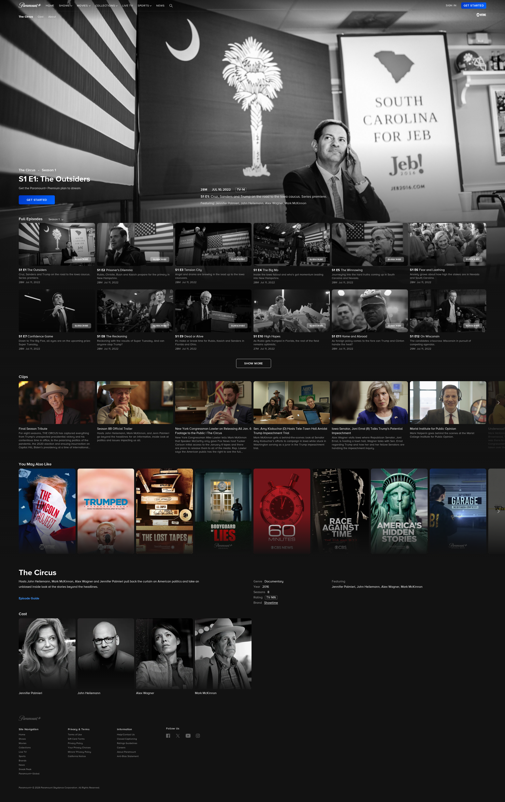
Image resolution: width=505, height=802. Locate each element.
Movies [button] (83, 5)
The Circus (26, 16)
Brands (22, 761)
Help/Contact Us (126, 735)
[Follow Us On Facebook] (168, 736)
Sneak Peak (25, 769)
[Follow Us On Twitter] (177, 735)
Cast (41, 16)
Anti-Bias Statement (128, 756)
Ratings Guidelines (127, 743)
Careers (121, 748)
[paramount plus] (30, 5)
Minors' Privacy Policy (79, 752)
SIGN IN (451, 5)
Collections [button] (105, 5)
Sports (22, 756)
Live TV (127, 5)
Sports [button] (144, 5)
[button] (57, 415)
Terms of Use (75, 735)
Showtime (271, 603)
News (160, 5)
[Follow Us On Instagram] (198, 736)
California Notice (77, 756)
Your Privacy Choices (79, 748)
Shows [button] (64, 5)
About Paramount (126, 752)
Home (50, 5)
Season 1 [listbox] (54, 219)
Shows (22, 739)
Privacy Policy (75, 743)
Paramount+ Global (29, 774)
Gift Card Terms (76, 739)
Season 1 (49, 170)
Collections (25, 748)
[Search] (171, 5)
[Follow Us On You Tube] (188, 736)
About (52, 16)
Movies (22, 743)
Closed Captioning (127, 739)
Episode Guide (29, 598)
